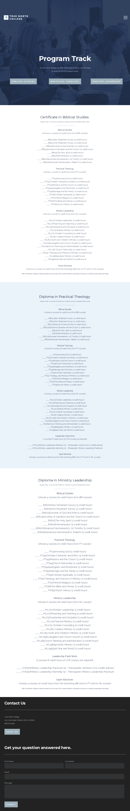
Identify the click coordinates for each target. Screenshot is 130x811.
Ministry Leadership (107, 81)
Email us (12, 732)
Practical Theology (65, 81)
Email (6, 772)
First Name (9, 761)
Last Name (69, 761)
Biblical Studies (23, 81)
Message (8, 783)
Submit (11, 804)
